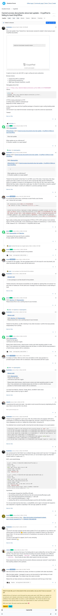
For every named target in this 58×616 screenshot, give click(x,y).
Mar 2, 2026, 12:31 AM (22, 231)
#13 (55, 370)
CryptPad (4, 18)
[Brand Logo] (4, 3)
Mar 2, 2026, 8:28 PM (21, 370)
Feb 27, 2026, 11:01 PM (21, 27)
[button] (2, 614)
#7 (55, 259)
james (7, 125)
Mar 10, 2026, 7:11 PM (22, 549)
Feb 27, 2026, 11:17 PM (22, 125)
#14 (55, 402)
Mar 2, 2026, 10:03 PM (21, 416)
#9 (55, 297)
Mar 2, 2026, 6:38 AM (21, 273)
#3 (55, 152)
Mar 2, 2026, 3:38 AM (22, 249)
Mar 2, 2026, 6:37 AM (24, 259)
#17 (55, 515)
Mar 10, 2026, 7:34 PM (25, 569)
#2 (55, 125)
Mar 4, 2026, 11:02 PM (21, 450)
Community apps (39, 3)
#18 (55, 526)
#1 (55, 27)
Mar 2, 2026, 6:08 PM (24, 355)
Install (54, 3)
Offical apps (30, 3)
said (13, 277)
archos (7, 196)
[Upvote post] (53, 119)
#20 (55, 569)
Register (5, 606)
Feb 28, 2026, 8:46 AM (25, 196)
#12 (55, 355)
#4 (55, 196)
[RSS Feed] (44, 18)
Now (12, 116)
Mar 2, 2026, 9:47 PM (19, 402)
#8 (55, 273)
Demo (46, 3)
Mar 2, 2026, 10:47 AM (21, 312)
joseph (9, 246)
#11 (55, 336)
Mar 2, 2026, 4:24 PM (22, 336)
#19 (55, 549)
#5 (55, 231)
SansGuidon (9, 27)
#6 (55, 249)
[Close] (54, 591)
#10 (55, 312)
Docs (50, 3)
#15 (55, 416)
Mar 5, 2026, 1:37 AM (22, 515)
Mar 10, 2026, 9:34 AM (21, 526)
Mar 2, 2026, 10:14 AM (22, 297)
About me (8, 116)
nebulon (8, 549)
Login (10, 606)
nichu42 (8, 402)
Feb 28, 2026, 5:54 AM (21, 152)
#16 (55, 450)
